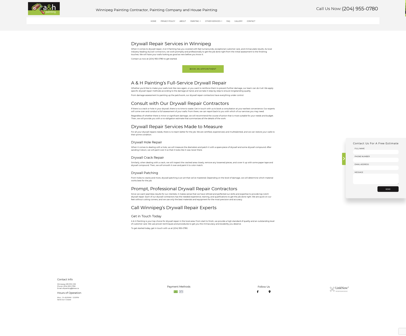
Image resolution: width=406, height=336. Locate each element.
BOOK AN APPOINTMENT (203, 69)
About (183, 21)
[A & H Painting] (44, 8)
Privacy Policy (168, 21)
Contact (251, 21)
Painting (194, 21)
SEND (388, 189)
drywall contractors (156, 52)
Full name (360, 148)
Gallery (238, 21)
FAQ (228, 21)
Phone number (362, 156)
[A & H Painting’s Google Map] (269, 292)
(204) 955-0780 (360, 8)
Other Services (213, 21)
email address (362, 164)
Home (153, 21)
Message (359, 172)
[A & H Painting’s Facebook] (257, 292)
